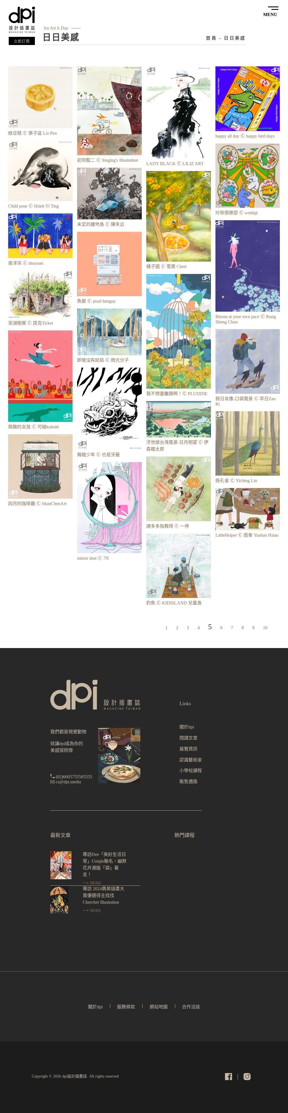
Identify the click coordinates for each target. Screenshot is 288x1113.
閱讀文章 (188, 738)
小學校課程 (190, 770)
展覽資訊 (188, 749)
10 (265, 627)
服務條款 (126, 1006)
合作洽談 (191, 1006)
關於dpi (186, 727)
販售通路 (188, 781)
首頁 (211, 38)
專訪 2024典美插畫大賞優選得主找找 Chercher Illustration (103, 895)
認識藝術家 (190, 759)
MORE (95, 883)
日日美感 (235, 38)
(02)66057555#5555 (74, 776)
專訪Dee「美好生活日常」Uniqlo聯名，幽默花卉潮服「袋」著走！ (105, 864)
